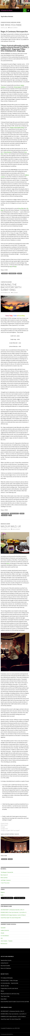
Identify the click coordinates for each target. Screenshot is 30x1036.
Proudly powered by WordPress (7, 1034)
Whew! (2, 991)
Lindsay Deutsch (4, 963)
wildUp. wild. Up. (11, 526)
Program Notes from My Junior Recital (9, 988)
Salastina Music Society (6, 960)
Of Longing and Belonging (7, 977)
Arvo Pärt (20, 208)
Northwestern (4, 943)
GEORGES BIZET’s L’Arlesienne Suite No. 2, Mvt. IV (12, 909)
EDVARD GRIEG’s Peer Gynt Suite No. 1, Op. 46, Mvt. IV (13, 912)
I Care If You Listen (5, 882)
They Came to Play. (5, 996)
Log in (2, 895)
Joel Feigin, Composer (6, 880)
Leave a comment (14, 27)
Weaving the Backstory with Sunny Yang (11, 287)
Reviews (19, 273)
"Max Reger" (4, 273)
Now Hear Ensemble (5, 965)
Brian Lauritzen (4, 877)
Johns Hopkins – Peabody (6, 941)
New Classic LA (4, 875)
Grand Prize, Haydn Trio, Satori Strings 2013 (11, 917)
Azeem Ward (3, 999)
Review (18, 22)
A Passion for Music (6, 10)
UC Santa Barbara (5, 935)
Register (3, 892)
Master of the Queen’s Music (17, 127)
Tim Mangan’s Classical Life (7, 872)
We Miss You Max (11, 24)
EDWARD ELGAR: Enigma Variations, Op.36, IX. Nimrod (13, 915)
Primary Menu (28, 10)
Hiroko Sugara (17, 87)
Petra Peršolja (7, 152)
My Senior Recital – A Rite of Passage (9, 980)
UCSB (10, 515)
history (8, 563)
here (11, 266)
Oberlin (2, 933)
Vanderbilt (3, 927)
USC (2, 938)
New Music (14, 22)
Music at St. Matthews (6, 968)
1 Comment (15, 292)
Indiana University (5, 930)
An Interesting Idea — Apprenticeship (9, 983)
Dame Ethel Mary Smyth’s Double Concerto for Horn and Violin (15, 1001)
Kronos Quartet (14, 513)
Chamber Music (12, 273)
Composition (4, 282)
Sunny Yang (4, 515)
